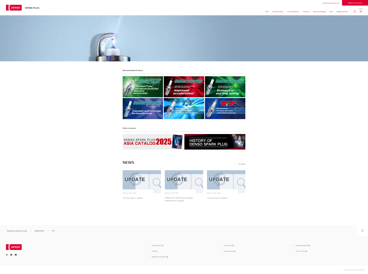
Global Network (342, 11)
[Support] (361, 11)
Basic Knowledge (319, 11)
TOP (266, 11)
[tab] (355, 11)
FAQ (331, 11)
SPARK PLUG (32, 7)
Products (306, 11)
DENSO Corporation (355, 3)
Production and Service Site (17, 231)
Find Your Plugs (277, 11)
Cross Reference (293, 11)
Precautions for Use (331, 3)
